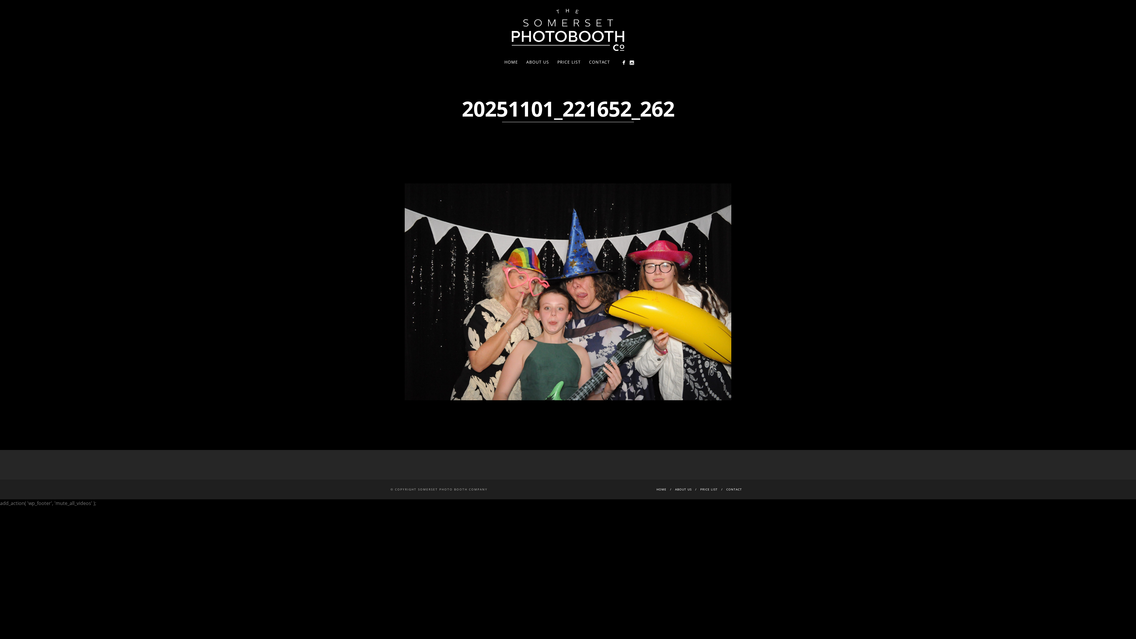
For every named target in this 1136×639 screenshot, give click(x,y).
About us (537, 62)
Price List (569, 62)
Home (511, 62)
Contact (599, 62)
